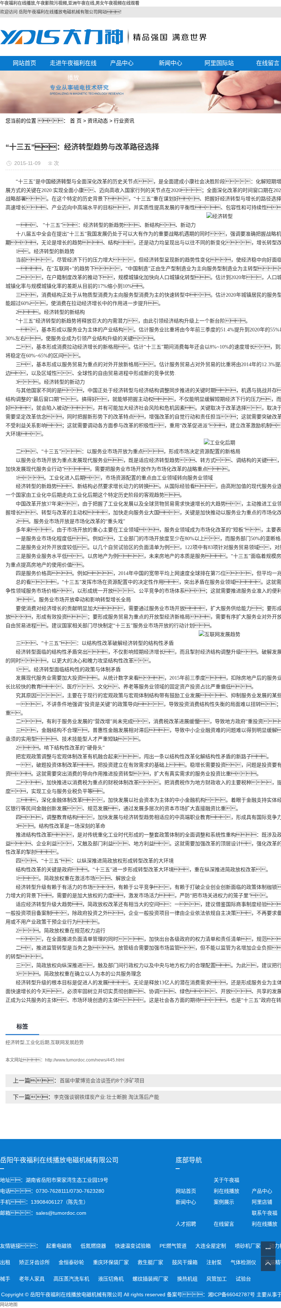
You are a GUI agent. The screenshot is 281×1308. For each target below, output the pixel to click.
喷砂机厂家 (248, 1246)
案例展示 (224, 1202)
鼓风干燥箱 (185, 1262)
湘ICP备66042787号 (231, 1294)
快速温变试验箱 (133, 1246)
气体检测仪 (244, 1262)
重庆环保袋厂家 (111, 1262)
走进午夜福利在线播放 (73, 65)
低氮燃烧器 (94, 1246)
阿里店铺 (261, 1202)
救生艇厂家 (151, 1262)
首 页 (76, 121)
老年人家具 (32, 1279)
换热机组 (188, 1279)
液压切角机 (111, 1279)
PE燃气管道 (174, 1246)
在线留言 (224, 1224)
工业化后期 (37, 1042)
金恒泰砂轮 (72, 1262)
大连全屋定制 (211, 1246)
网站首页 (24, 63)
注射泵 (214, 1262)
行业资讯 (124, 121)
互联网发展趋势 (67, 1042)
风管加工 (217, 1279)
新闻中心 (170, 63)
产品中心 (122, 63)
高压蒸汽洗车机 (72, 1279)
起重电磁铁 (59, 1246)
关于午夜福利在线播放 (226, 1185)
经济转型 (15, 1042)
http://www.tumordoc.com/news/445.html (84, 1060)
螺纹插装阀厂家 (151, 1279)
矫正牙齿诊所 (35, 1262)
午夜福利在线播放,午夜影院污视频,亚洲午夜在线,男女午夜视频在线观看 (69, 3)
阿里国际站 (219, 63)
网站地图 (9, 1304)
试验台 (243, 1279)
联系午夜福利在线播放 (264, 1218)
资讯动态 (97, 121)
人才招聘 (186, 1224)
